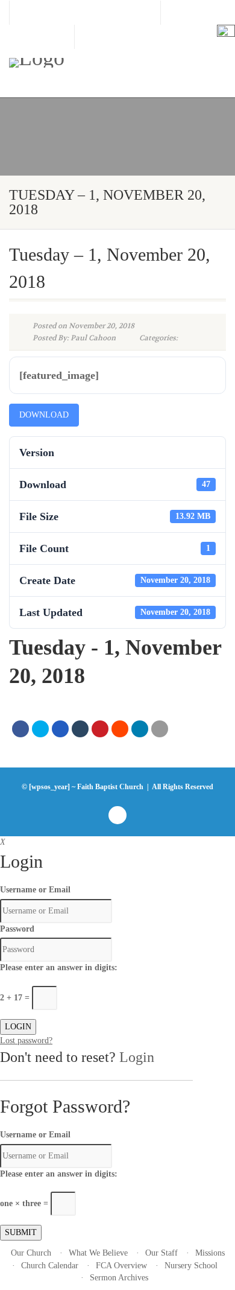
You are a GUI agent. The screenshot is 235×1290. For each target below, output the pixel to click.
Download (44, 414)
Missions (210, 1252)
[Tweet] (40, 728)
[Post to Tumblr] (80, 728)
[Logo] (78, 63)
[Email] (159, 728)
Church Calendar (49, 1265)
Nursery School (191, 1265)
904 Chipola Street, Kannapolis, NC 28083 (85, 12)
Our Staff (161, 1252)
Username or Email (35, 889)
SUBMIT (21, 1232)
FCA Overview (121, 1265)
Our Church (31, 1252)
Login (136, 1057)
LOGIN (18, 1026)
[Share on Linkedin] (139, 728)
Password (17, 928)
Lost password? (26, 1040)
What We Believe (98, 1252)
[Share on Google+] (60, 728)
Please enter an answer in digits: (59, 967)
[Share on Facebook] (20, 728)
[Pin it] (100, 728)
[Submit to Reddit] (119, 728)
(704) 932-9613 (41, 37)
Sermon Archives (119, 1277)
